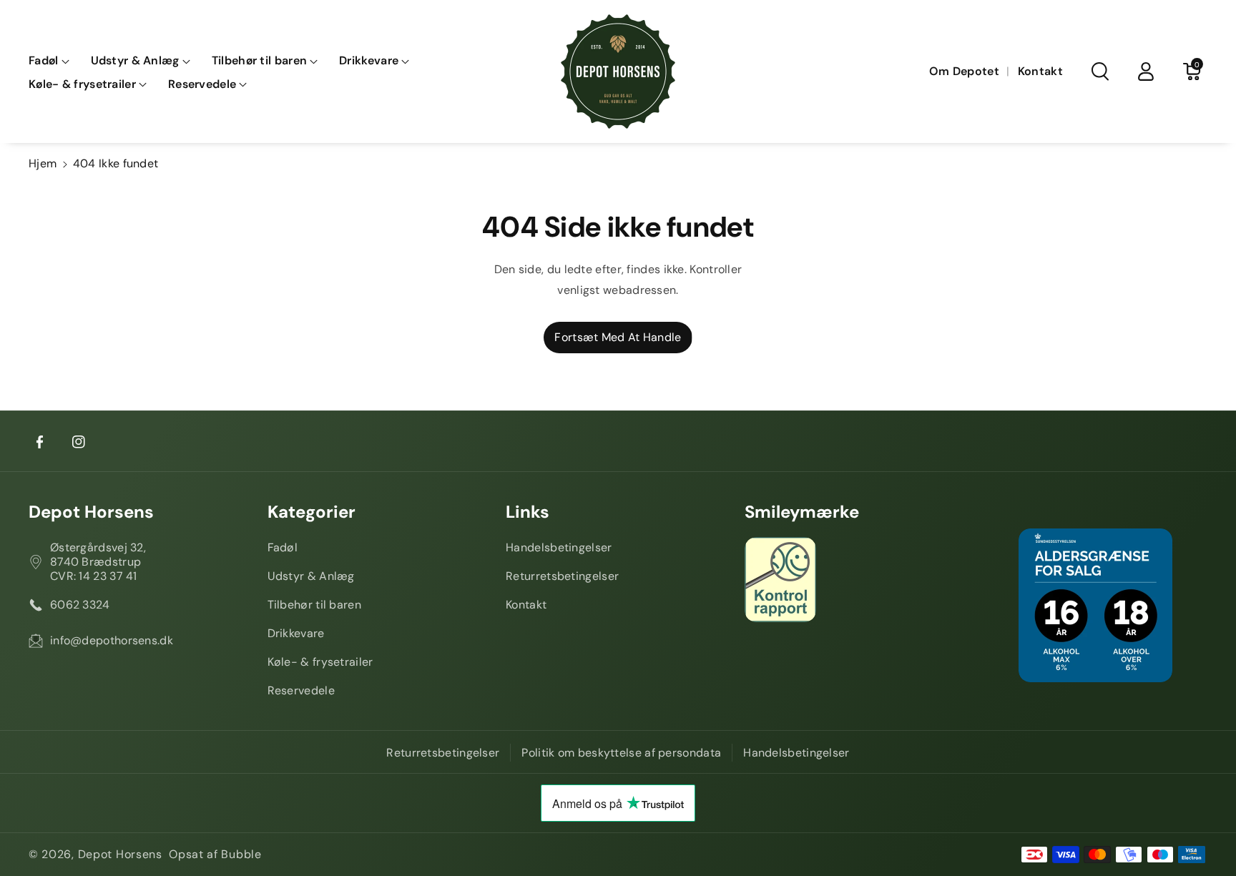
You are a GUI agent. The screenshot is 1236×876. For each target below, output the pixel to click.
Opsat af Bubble (215, 854)
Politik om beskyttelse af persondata (621, 752)
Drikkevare (296, 633)
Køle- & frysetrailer (320, 661)
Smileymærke (802, 512)
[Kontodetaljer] (1146, 71)
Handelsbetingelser (559, 547)
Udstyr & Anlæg (311, 576)
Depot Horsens (91, 512)
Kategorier (311, 512)
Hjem (43, 163)
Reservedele (301, 690)
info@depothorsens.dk (111, 640)
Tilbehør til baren (314, 604)
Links (527, 512)
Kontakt (526, 604)
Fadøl (283, 547)
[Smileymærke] (857, 579)
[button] (49, 61)
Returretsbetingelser (562, 576)
